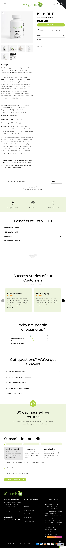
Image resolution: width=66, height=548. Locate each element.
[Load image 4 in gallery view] (29, 48)
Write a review (56, 182)
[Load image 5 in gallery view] (5, 56)
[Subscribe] (19, 512)
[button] (5, 4)
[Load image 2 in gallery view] (13, 48)
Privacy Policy (28, 514)
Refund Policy (28, 517)
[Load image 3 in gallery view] (21, 48)
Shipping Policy (29, 510)
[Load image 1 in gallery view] (5, 48)
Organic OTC (13, 543)
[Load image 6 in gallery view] (13, 56)
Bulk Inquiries (28, 503)
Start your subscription (15, 479)
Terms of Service (29, 521)
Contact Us (27, 506)
